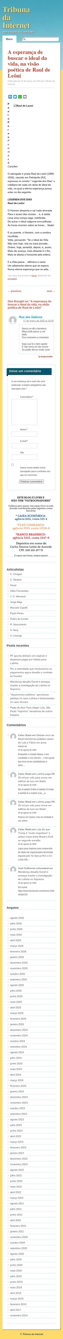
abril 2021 (15, 1220)
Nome (23, 429)
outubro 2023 (17, 1108)
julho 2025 (16, 990)
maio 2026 (16, 934)
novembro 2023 (19, 1102)
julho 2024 (16, 1057)
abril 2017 (15, 1309)
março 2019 (16, 1298)
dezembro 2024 (19, 1029)
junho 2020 (16, 1265)
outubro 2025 (17, 973)
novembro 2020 (19, 1237)
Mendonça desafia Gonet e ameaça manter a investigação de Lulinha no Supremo (30, 685)
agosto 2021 (17, 1203)
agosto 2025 (17, 985)
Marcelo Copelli (18, 607)
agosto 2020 (17, 1253)
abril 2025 (15, 1007)
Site (22, 452)
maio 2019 (16, 1287)
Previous (14, 291)
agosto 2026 (17, 917)
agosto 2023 (17, 1119)
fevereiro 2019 (18, 1304)
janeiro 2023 (17, 1153)
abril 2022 (15, 1192)
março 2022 (16, 1197)
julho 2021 (16, 1209)
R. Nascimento (18, 624)
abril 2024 (15, 1074)
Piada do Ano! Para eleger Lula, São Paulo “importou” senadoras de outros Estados (31, 711)
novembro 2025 (19, 968)
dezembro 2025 (19, 962)
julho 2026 (16, 923)
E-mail (24, 441)
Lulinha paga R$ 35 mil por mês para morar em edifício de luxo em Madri (36, 777)
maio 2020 (16, 1270)
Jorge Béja (16, 602)
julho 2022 (16, 1175)
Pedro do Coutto (19, 618)
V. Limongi (16, 635)
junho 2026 (16, 929)
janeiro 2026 (17, 957)
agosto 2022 (17, 1169)
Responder (46, 356)
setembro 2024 (18, 1046)
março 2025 (16, 1013)
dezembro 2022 (19, 1158)
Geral (34, 276)
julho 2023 (16, 1125)
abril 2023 (15, 1136)
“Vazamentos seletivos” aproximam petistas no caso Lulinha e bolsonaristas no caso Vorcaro (32, 698)
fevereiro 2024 (18, 1085)
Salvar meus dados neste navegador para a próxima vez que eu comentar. (35, 471)
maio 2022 (16, 1186)
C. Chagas (16, 574)
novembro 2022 (19, 1164)
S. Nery (14, 630)
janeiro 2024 (17, 1091)
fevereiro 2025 (18, 1018)
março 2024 (16, 1080)
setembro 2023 (18, 1113)
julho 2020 (16, 1259)
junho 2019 (16, 1281)
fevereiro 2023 (18, 1147)
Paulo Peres (17, 613)
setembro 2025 (18, 979)
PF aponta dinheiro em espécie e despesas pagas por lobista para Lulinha (28, 659)
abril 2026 (15, 940)
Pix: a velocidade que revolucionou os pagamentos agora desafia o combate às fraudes (31, 672)
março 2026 (16, 945)
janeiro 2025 (17, 1024)
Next (51, 291)
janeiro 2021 (17, 1231)
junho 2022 (16, 1181)
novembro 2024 (19, 1035)
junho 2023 (16, 1130)
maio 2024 (16, 1069)
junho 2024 (16, 1063)
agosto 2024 (17, 1052)
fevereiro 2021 (18, 1225)
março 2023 (16, 1141)
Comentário (26, 397)
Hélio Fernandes (19, 590)
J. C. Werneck (18, 596)
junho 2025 (16, 996)
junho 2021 (16, 1214)
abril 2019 (15, 1293)
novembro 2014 (19, 1315)
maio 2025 (16, 1001)
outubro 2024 (17, 1041)
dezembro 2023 (19, 1097)
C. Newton (16, 579)
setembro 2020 (18, 1248)
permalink (12, 279)
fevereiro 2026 (18, 951)
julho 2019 (16, 1276)
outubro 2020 (17, 1242)
